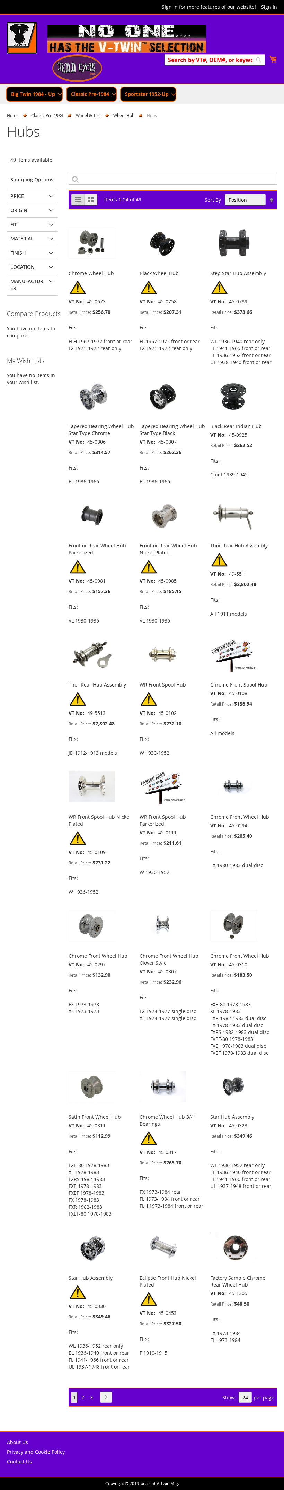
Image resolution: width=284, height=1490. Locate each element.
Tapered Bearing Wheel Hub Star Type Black (172, 429)
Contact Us (19, 1461)
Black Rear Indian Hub (236, 426)
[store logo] (22, 38)
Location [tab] (22, 267)
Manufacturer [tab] (26, 284)
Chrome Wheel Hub (91, 273)
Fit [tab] (13, 224)
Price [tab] (17, 196)
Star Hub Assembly (232, 1117)
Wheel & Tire (88, 115)
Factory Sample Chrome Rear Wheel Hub (237, 1281)
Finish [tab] (18, 252)
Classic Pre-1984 (47, 115)
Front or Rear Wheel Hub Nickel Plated (168, 549)
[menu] (142, 94)
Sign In (269, 6)
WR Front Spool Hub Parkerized (163, 820)
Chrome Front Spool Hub (238, 684)
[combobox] (215, 59)
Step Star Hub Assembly (238, 273)
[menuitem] (34, 94)
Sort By (213, 200)
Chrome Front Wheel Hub (239, 817)
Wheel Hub (123, 115)
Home (13, 115)
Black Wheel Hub (159, 273)
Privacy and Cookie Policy (36, 1451)
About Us (17, 1442)
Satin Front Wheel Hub (95, 1117)
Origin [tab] (18, 210)
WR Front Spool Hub (163, 684)
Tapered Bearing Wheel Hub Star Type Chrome (101, 429)
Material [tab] (22, 238)
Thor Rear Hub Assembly (239, 545)
